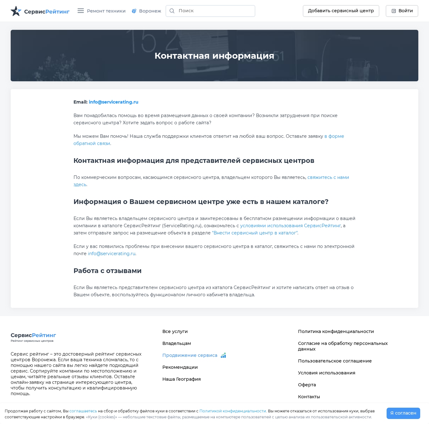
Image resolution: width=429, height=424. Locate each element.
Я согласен (403, 413)
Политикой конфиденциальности (232, 411)
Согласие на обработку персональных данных (343, 346)
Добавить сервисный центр (341, 10)
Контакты (309, 397)
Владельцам (176, 343)
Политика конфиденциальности (336, 331)
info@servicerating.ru (113, 102)
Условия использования (327, 373)
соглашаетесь (83, 411)
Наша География (181, 379)
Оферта (307, 385)
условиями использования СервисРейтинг (290, 225)
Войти (406, 10)
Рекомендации (180, 367)
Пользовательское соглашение (335, 361)
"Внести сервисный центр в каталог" (254, 233)
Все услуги (175, 331)
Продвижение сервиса (189, 355)
